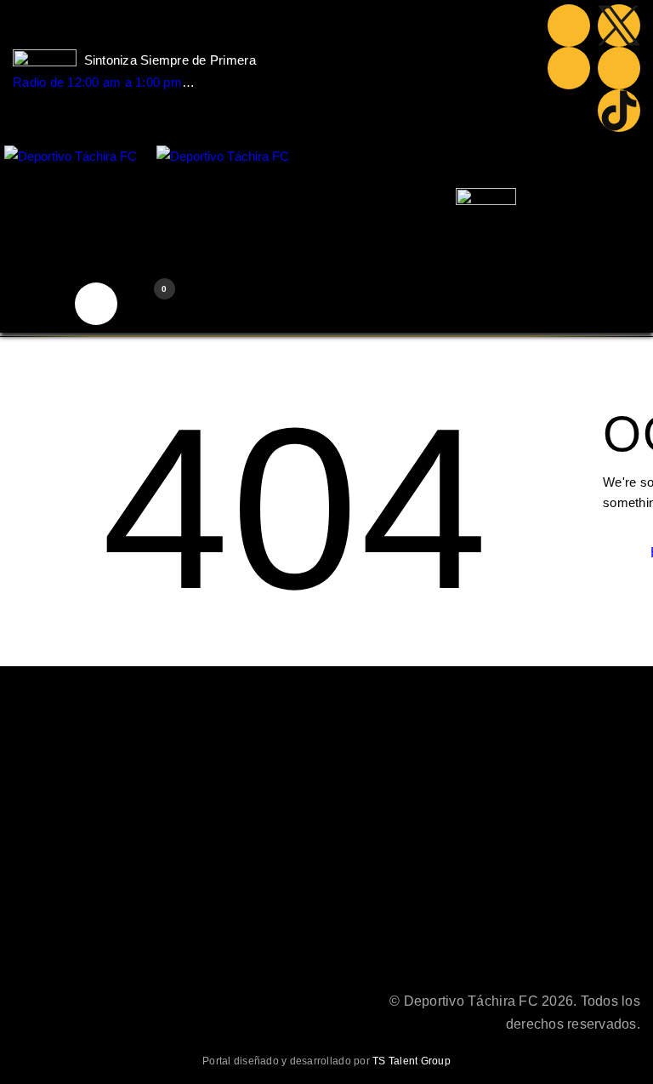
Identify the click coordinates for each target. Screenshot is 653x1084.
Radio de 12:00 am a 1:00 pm (97, 82)
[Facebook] (569, 25)
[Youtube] (569, 68)
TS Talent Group (411, 1061)
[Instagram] (619, 68)
